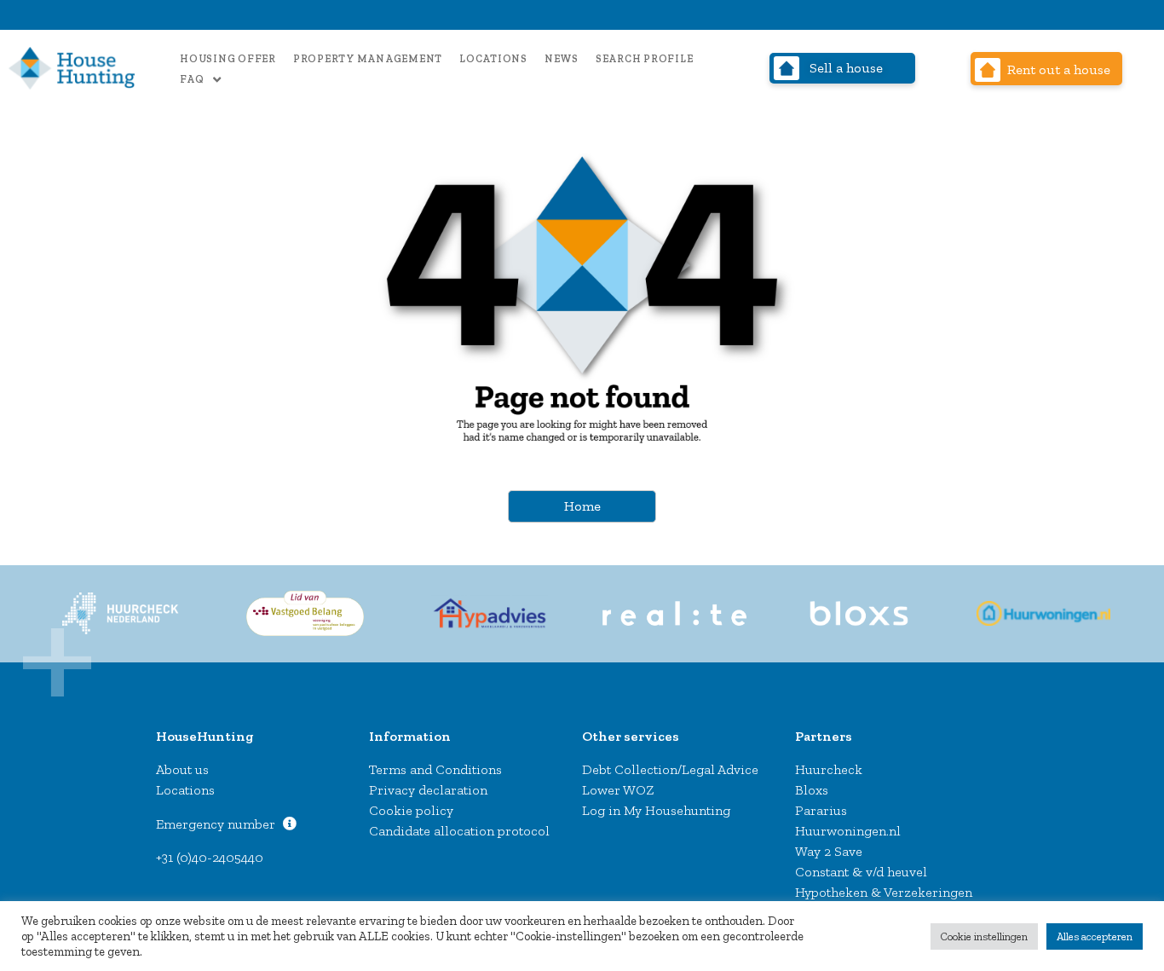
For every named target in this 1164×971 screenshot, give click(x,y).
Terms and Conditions (435, 769)
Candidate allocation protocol (459, 831)
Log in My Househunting (656, 810)
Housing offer (228, 59)
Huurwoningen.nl (848, 831)
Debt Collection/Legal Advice (670, 769)
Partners (823, 736)
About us (182, 769)
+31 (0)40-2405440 (209, 857)
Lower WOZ (618, 790)
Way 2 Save (828, 851)
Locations (493, 59)
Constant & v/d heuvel (861, 872)
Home (582, 506)
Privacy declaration (428, 790)
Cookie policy (411, 810)
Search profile (645, 59)
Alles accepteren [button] (1094, 936)
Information (410, 736)
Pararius (821, 810)
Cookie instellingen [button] (984, 936)
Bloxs (811, 790)
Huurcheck (828, 769)
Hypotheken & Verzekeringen (883, 892)
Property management (367, 59)
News (562, 59)
